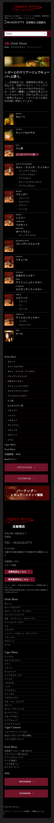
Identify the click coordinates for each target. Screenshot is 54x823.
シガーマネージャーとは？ (16, 732)
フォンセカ (9, 694)
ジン (21, 305)
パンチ (7, 687)
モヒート (9, 85)
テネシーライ (25, 325)
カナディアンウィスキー (18, 391)
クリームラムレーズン (14, 757)
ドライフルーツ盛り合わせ (16, 754)
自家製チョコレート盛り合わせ (18, 751)
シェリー (11, 415)
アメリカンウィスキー (17, 396)
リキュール (12, 430)
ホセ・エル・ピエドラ (14, 702)
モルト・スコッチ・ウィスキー (21, 371)
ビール (10, 440)
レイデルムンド (11, 720)
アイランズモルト (27, 186)
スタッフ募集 (10, 565)
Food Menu (9, 449)
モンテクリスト (11, 713)
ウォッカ (23, 309)
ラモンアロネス (11, 716)
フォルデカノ (10, 690)
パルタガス (9, 683)
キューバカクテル (28, 88)
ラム (16, 98)
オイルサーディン (12, 767)
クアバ (7, 664)
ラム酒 (10, 401)
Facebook (24, 478)
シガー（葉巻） (17, 91)
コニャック (24, 198)
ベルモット (12, 420)
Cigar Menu (10, 444)
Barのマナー (10, 459)
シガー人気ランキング (14, 739)
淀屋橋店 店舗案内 (36, 22)
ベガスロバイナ (11, 698)
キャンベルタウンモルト (30, 182)
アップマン (9, 657)
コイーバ (8, 668)
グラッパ (23, 205)
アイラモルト (25, 178)
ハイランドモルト (27, 174)
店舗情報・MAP (12, 454)
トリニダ (8, 679)
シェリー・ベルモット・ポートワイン (21, 633)
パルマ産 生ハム (11, 764)
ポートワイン (13, 425)
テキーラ (23, 301)
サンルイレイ (10, 672)
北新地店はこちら (17, 571)
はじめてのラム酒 (25, 154)
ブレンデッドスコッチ (17, 376)
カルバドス (24, 201)
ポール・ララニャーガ (14, 709)
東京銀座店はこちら (18, 579)
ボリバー (8, 705)
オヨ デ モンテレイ (12, 660)
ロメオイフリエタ (12, 724)
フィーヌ (23, 209)
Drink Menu (10, 357)
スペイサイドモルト (28, 171)
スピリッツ (12, 435)
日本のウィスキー (15, 381)
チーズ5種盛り (10, 761)
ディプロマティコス (13, 675)
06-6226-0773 (15, 22)
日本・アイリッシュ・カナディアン (20, 619)
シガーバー (7, 811)
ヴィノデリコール (27, 235)
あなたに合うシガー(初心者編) (17, 735)
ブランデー (12, 410)
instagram (24, 467)
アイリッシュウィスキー (18, 386)
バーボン (23, 321)
